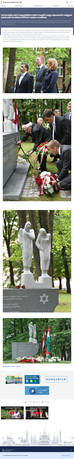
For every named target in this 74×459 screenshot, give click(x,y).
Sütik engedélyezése (66, 455)
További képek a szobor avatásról (12, 366)
